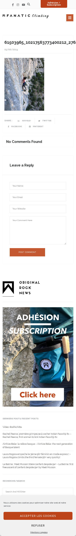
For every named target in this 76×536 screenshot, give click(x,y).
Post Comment (27, 252)
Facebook (16, 126)
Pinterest (38, 126)
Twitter (46, 121)
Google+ (26, 121)
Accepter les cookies (38, 516)
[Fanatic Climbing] (26, 16)
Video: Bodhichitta (12, 427)
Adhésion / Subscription (54, 4)
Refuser (38, 525)
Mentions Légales (39, 532)
